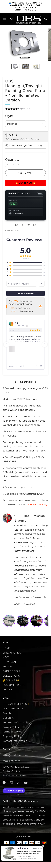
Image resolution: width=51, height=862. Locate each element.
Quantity (12, 159)
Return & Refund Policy (16, 722)
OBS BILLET (12, 230)
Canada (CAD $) (24, 836)
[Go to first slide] (44, 344)
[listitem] (25, 6)
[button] (17, 109)
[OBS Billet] (28, 19)
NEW (6, 657)
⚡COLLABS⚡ (11, 680)
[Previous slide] (6, 344)
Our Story (8, 717)
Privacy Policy (11, 726)
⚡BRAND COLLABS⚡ (16, 703)
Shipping (10, 139)
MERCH (7, 666)
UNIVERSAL (10, 661)
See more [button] (35, 341)
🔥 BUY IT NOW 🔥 (25, 183)
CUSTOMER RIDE (13, 708)
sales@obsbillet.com (15, 755)
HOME (6, 648)
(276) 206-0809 (12, 761)
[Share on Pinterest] (28, 225)
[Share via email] (35, 225)
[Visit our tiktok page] (18, 782)
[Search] (11, 19)
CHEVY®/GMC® (12, 652)
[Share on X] (22, 225)
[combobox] (42, 284)
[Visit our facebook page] (4, 782)
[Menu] (4, 19)
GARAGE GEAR (11, 671)
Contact (7, 689)
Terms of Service (12, 731)
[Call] (45, 19)
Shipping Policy (12, 736)
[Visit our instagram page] (11, 782)
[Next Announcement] (46, 6)
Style (9, 116)
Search (7, 713)
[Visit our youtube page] (26, 782)
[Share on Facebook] (16, 225)
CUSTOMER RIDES (13, 684)
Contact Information (15, 740)
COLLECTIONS (11, 675)
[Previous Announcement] (4, 6)
